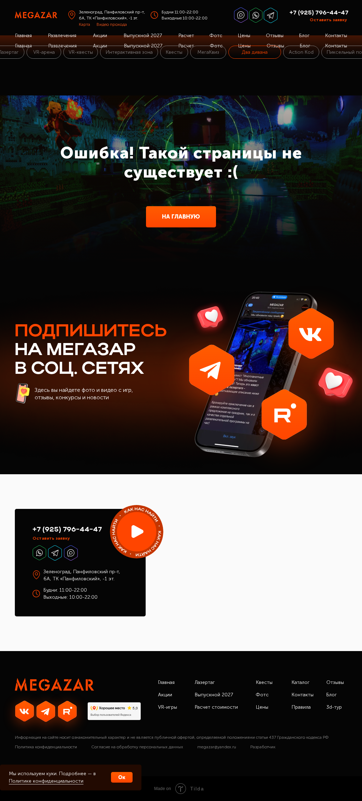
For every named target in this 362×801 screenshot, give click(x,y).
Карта (84, 24)
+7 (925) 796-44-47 (319, 13)
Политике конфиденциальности (46, 781)
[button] (136, 531)
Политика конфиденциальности (46, 746)
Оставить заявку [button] (328, 19)
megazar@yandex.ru (216, 746)
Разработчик (262, 746)
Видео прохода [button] (112, 24)
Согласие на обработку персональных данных (137, 746)
